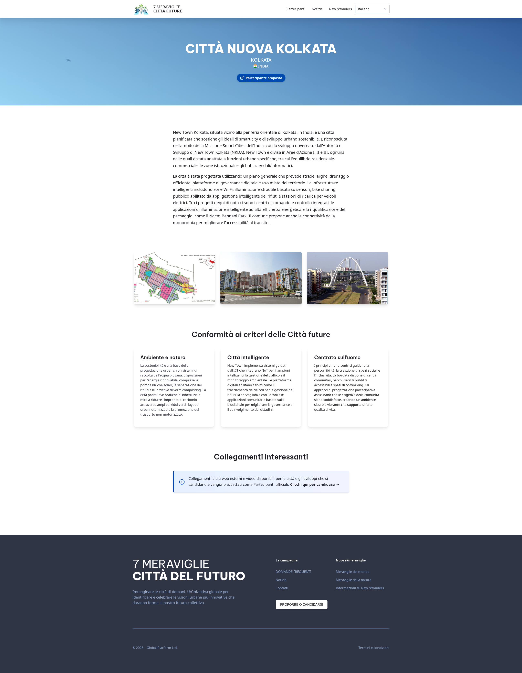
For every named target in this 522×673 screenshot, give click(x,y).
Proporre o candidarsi (301, 604)
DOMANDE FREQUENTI (293, 571)
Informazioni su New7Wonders (360, 588)
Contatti (282, 588)
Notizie (281, 580)
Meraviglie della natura (353, 580)
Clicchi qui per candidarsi (312, 484)
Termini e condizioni (373, 647)
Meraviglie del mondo (352, 571)
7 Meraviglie (167, 9)
